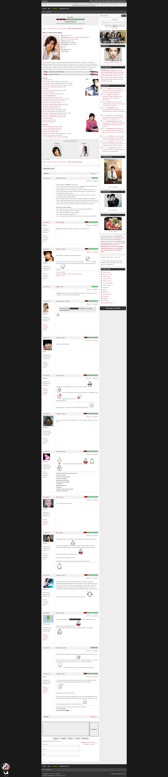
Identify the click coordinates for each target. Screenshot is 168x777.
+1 (76, 19)
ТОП (43, 11)
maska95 (58, 673)
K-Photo (119, 70)
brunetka (58, 575)
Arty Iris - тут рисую (60, 272)
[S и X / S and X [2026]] (113, 183)
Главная (44, 8)
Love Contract (46, 116)
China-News (121, 77)
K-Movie (109, 77)
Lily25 (110, 147)
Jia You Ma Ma (46, 95)
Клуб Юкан (50, 107)
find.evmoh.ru (114, 3)
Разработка (113, 773)
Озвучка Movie (116, 73)
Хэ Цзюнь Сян (72, 37)
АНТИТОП (48, 11)
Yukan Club (45, 107)
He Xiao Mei (65, 39)
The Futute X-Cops (47, 135)
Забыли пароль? (115, 27)
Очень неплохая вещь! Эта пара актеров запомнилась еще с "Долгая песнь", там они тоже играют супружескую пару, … (113, 138)
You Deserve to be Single (48, 133)
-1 (64, 19)
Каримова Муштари (112, 121)
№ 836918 (63, 337)
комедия (102, 73)
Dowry (44, 88)
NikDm (107, 257)
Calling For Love (46, 102)
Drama (109, 70)
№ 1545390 (62, 222)
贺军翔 (87, 37)
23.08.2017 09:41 (46, 222)
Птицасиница (110, 128)
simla (109, 88)
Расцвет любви (55, 93)
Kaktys (58, 612)
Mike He (69, 35)
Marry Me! (45, 111)
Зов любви (52, 102)
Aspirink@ (111, 141)
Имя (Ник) (45, 744)
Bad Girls (44, 131)
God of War (45, 126)
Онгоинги (106, 75)
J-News (105, 77)
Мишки (93, 742)
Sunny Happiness (46, 100)
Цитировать (95, 181)
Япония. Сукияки (113, 231)
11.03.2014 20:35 (46, 451)
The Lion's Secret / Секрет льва (49, 81)
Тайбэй (71, 44)
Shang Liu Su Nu (46, 90)
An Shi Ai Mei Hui (46, 118)
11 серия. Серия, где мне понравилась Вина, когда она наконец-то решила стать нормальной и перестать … (113, 103)
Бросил (44, 240)
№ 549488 (64, 647)
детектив (121, 79)
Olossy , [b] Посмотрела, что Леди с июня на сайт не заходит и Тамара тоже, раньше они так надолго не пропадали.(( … (113, 90)
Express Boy (45, 113)
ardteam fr (104, 289)
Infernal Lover (45, 104)
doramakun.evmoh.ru (111, 1)
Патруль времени (55, 135)
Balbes (111, 257)
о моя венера (105, 287)
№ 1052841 (67, 301)
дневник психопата (106, 294)
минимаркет (105, 298)
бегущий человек (106, 272)
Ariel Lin (85, 69)
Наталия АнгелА (60, 301)
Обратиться (89, 181)
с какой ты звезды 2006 (107, 283)
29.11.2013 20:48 (46, 497)
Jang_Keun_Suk (56, 145)
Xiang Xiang (71, 39)
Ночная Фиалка (111, 107)
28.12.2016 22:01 (46, 249)
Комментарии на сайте (48, 168)
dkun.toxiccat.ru (99, 1)
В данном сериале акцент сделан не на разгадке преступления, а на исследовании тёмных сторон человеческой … (113, 143)
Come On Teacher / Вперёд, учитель (51, 128)
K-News (104, 70)
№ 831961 (63, 413)
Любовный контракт (53, 116)
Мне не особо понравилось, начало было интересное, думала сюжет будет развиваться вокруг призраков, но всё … (112, 117)
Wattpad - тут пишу (60, 275)
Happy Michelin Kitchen (47, 97)
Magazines (114, 70)
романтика (112, 72)
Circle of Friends (46, 79)
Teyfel (57, 222)
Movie (122, 72)
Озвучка (103, 72)
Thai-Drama (115, 79)
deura (84, 145)
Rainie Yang (90, 69)
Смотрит (45, 235)
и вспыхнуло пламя (106, 278)
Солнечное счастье (55, 100)
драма (107, 72)
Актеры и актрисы (62, 28)
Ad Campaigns (109, 80)
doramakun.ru (122, 1)
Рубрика (102, 79)
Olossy (109, 94)
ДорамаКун (45, 1)
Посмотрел (45, 237)
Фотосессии (104, 45)
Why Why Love (46, 109)
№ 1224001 (61, 286)
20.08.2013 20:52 (46, 647)
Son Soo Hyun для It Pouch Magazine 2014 (113, 62)
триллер (106, 79)
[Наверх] (5, 769)
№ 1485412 (63, 249)
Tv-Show (119, 75)
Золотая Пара (55, 129)
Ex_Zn (57, 375)
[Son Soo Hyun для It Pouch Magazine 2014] (113, 60)
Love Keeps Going (46, 99)
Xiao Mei (76, 39)
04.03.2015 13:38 (46, 301)
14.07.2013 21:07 (46, 673)
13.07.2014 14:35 (46, 337)
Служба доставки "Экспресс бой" (56, 113)
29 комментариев (81, 23)
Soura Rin (58, 451)
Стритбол (50, 106)
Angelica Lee (85, 67)
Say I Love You (46, 92)
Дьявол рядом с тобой (55, 114)
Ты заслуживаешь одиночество (61, 133)
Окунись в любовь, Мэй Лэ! (57, 99)
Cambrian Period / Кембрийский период (51, 86)
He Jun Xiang (79, 37)
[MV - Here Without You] (113, 206)
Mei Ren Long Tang (47, 93)
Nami (57, 497)
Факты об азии (105, 214)
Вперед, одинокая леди (55, 90)
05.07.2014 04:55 (46, 413)
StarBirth (111, 79)
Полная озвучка (108, 73)
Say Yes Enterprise (47, 120)
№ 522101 (63, 673)
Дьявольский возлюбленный (55, 104)
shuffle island (105, 291)
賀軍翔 (83, 37)
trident (115, 257)
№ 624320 (61, 532)
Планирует (45, 239)
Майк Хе (65, 35)
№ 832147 (62, 375)
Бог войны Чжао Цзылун (53, 126)
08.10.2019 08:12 (46, 178)
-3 (57, 19)
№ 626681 (61, 497)
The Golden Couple (47, 129)
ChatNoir (58, 413)
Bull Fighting (45, 106)
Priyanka (58, 337)
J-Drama (115, 75)
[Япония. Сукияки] (113, 229)
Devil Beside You (46, 114)
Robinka (58, 249)
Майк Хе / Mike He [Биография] (75, 28)
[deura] (84, 156)
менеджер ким (105, 296)
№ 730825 (63, 451)
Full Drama (118, 72)
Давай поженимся (52, 111)
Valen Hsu (79, 67)
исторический (115, 77)
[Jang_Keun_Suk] (57, 156)
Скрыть (92, 744)
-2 (61, 19)
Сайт (44, 754)
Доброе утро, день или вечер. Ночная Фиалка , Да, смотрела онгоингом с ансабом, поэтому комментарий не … (113, 149)
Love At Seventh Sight (47, 136)
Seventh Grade (46, 121)
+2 (79, 19)
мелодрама (103, 80)
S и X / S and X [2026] (113, 187)
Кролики (89, 742)
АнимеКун (54, 8)
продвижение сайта (121, 773)
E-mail (44, 749)
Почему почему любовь (55, 109)
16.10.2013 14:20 (46, 575)
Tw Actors (48, 159)
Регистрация (115, 19)
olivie (119, 257)
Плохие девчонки (51, 131)
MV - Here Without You (113, 210)
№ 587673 (63, 575)
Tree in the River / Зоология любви (50, 85)
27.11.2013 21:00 (46, 532)
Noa (57, 532)
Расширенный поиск (64, 8)
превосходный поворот (107, 302)
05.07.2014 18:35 (46, 375)
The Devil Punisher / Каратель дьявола (51, 83)
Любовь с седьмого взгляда (59, 136)
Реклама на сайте (113, 308)
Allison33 (103, 257)
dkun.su (92, 1)
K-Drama (111, 75)
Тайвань (75, 44)
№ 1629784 (64, 178)
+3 (83, 19)
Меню (49, 8)
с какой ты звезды (106, 276)
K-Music (121, 73)
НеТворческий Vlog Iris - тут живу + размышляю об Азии (68, 273)
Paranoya (111, 136)
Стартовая (93, 173)
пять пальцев (105, 300)
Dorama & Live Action (52, 28)
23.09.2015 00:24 (46, 286)
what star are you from (107, 274)
